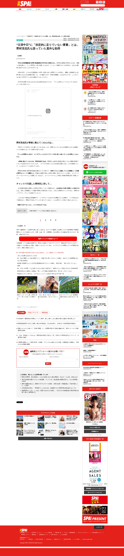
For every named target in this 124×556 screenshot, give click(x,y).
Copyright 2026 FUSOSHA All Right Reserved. (31, 542)
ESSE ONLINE (39, 539)
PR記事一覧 (58, 532)
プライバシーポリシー (83, 532)
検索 (103, 5)
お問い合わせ (54, 534)
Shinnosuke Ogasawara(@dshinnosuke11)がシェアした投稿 (48, 137)
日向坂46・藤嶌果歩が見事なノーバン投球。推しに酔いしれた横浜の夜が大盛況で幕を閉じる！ (47, 318)
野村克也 (45, 312)
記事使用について (43, 534)
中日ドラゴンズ (33, 312)
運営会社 (34, 534)
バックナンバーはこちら (94, 434)
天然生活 (30, 539)
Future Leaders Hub (87, 539)
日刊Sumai (49, 539)
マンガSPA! (77, 539)
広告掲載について (24, 532)
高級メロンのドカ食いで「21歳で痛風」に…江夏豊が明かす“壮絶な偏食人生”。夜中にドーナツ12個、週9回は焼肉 (49, 329)
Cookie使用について (97, 532)
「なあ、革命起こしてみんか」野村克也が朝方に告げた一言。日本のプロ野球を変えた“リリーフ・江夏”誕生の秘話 (48, 336)
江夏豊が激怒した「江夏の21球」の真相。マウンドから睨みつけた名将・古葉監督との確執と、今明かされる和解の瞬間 (48, 343)
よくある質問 (63, 534)
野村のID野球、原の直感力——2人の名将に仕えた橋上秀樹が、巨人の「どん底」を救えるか (50, 377)
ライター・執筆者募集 (69, 532)
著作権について (25, 534)
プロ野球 (21, 312)
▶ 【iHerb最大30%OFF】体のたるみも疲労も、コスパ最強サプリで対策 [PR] (40, 252)
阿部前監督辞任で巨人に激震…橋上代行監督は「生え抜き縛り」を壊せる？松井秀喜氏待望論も (47, 323)
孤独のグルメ (57, 539)
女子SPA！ (23, 539)
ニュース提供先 (48, 532)
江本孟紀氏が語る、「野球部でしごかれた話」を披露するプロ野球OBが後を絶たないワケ (49, 388)
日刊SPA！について (37, 532)
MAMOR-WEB (67, 539)
